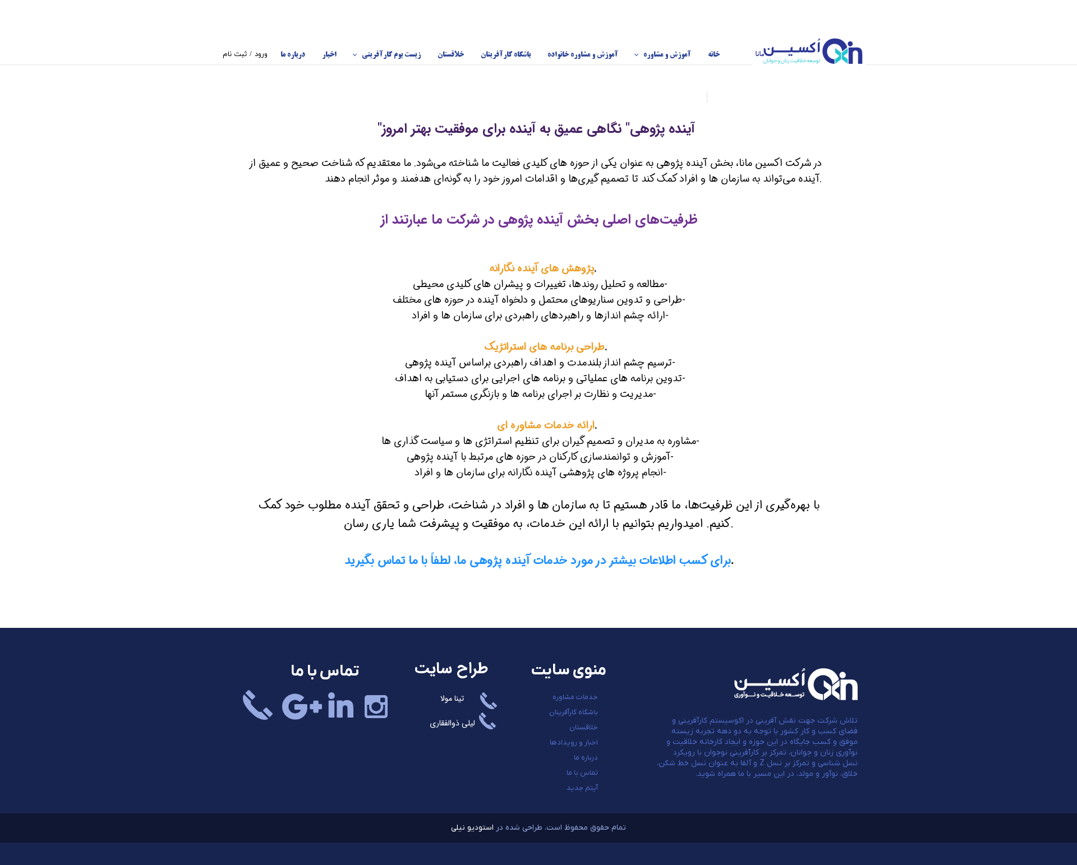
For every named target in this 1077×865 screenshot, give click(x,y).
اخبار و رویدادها (574, 742)
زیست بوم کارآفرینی (391, 55)
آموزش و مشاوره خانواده (582, 55)
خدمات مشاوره (575, 697)
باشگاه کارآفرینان (506, 55)
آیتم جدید (582, 788)
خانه (714, 55)
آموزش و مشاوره (667, 55)
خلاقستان (451, 55)
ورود (261, 54)
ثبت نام (235, 54)
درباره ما (292, 55)
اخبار (329, 55)
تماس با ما (582, 773)
